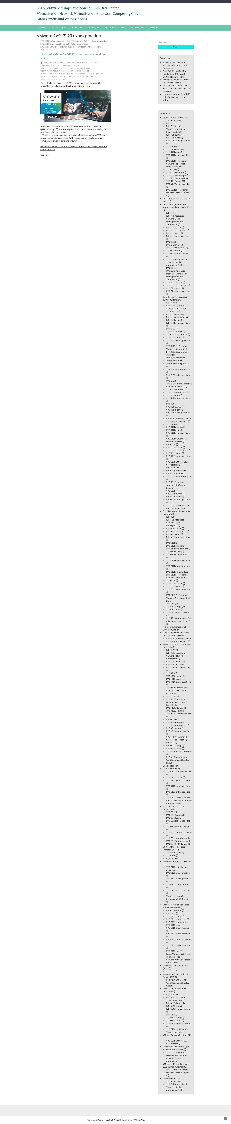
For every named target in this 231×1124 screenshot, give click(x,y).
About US (154, 28)
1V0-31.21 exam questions (177, 236)
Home (42, 28)
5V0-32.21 (170, 491)
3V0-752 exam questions (178, 612)
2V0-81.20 (170, 1014)
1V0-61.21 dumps (173, 528)
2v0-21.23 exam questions (178, 369)
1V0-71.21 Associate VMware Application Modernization (175, 129)
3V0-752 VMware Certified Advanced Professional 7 (178, 620)
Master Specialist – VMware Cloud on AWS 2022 (176, 634)
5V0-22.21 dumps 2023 (176, 450)
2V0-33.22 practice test (177, 841)
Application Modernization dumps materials (175, 119)
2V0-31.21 (170, 242)
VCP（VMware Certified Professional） (174, 848)
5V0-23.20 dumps (174, 470)
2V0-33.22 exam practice (178, 820)
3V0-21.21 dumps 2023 (176, 392)
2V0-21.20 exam (173, 337)
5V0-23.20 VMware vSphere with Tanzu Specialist (175, 485)
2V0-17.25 (170, 971)
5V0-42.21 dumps (174, 745)
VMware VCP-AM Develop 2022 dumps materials (175, 1065)
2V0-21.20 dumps (174, 331)
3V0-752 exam (173, 609)
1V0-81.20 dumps (174, 1003)
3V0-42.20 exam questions (178, 713)
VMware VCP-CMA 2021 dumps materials (174, 1080)
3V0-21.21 (170, 381)
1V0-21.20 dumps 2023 (176, 317)
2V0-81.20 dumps (174, 1017)
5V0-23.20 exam (174, 473)
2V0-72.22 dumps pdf (176, 175)
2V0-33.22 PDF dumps (176, 838)
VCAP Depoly (93, 28)
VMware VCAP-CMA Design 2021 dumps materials (176, 1048)
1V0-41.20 (170, 650)
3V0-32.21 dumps (174, 282)
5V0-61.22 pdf (172, 951)
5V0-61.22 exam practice (178, 933)
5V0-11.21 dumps (173, 407)
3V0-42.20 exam (174, 710)
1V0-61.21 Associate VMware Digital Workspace (175, 522)
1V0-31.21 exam (173, 233)
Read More (44, 156)
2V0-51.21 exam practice (177, 554)
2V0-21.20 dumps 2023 (176, 334)
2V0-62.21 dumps (174, 583)
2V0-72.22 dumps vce (176, 178)
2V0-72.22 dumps (174, 172)
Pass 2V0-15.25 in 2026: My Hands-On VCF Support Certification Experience (175, 74)
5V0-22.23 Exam (173, 910)
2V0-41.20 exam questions (178, 682)
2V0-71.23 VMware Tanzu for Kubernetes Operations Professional (71, 46)
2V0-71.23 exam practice (95, 41)
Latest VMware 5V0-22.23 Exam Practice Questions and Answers (176, 88)
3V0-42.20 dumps (174, 708)
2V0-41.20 (171, 673)
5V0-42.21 (171, 742)
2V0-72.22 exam (174, 181)
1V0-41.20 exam (173, 664)
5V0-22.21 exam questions (178, 456)
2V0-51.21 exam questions (178, 560)
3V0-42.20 (171, 696)
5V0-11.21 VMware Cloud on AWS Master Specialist (178, 420)
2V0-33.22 (171, 812)
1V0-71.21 (170, 123)
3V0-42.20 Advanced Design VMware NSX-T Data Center (176, 702)
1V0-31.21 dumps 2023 (176, 230)
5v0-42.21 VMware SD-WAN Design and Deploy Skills (177, 983)
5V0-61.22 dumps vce (176, 922)
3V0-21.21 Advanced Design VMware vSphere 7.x (179, 385)
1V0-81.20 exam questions (178, 1009)
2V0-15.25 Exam (173, 852)
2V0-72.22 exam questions (178, 184)
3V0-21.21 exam (173, 395)
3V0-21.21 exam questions (178, 398)
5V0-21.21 (170, 424)
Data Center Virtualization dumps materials (175, 298)
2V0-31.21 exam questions (178, 253)
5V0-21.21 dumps (174, 427)
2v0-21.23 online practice (178, 375)
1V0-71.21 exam (173, 137)
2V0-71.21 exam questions (178, 155)
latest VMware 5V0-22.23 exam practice (178, 955)
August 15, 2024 (68, 62)
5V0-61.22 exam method (177, 928)
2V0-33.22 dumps (174, 815)
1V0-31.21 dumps (173, 227)
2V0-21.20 (170, 328)
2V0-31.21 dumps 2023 (176, 247)
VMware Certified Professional (177, 861)
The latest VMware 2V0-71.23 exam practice (57, 74)
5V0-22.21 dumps (174, 447)
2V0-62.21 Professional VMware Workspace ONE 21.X (178, 598)
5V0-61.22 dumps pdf (176, 919)
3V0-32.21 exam (173, 288)
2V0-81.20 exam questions (178, 1023)
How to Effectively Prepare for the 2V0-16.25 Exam (177, 81)
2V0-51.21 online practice (178, 566)
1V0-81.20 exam (173, 1006)
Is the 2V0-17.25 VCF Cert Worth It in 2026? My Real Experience (175, 65)
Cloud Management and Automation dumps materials (176, 206)
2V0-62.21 (170, 580)
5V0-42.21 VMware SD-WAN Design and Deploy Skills (177, 760)
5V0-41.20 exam (173, 728)
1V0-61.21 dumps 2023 (176, 531)
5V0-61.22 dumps (174, 916)
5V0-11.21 (170, 404)
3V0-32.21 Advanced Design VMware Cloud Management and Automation (176, 275)
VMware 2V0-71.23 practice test (52, 80)
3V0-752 (170, 603)
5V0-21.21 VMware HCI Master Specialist (176, 440)
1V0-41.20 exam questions (178, 667)
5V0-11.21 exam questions (178, 412)
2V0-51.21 (170, 543)
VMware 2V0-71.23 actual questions (90, 74)
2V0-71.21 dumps (174, 149)
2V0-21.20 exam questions (178, 340)
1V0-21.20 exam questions (178, 323)
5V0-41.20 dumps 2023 (177, 725)
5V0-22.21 (170, 444)
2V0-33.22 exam (173, 818)
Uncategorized (170, 765)
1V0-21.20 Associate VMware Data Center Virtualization (176, 308)
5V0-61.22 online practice (178, 945)
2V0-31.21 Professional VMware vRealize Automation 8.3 (176, 262)
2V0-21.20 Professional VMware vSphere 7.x (176, 347)
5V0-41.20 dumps (174, 722)
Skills (121, 28)
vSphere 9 (171, 858)
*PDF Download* (137, 28)
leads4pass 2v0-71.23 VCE (71, 65)
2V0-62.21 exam (173, 586)
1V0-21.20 (170, 302)
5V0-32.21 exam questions (178, 499)
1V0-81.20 (170, 994)
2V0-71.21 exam (173, 152)
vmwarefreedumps (51, 62)
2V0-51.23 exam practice (178, 873)
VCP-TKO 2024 (47, 49)
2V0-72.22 (171, 169)
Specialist (109, 28)
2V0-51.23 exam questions (178, 878)
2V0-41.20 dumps (174, 676)
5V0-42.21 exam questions (178, 751)
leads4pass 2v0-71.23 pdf (49, 65)
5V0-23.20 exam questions (178, 476)
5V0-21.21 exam (173, 430)
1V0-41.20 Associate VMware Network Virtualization (175, 656)
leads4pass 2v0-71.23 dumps (86, 62)
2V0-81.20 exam (173, 1020)
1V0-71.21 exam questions (178, 140)
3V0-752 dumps (173, 606)
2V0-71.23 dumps (75, 41)
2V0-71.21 (170, 146)
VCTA (53, 28)
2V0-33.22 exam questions (178, 826)
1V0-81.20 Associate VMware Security (175, 999)
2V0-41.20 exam (173, 679)
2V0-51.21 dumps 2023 (176, 548)
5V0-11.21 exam (173, 409)
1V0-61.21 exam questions (178, 537)
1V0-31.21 (170, 213)
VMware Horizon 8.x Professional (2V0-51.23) (177, 897)
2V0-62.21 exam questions (178, 589)
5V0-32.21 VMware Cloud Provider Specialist (177, 507)
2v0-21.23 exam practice (177, 363)
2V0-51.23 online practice (178, 884)
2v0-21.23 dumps (174, 357)
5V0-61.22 (170, 913)
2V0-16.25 (170, 855)
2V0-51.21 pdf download (177, 572)
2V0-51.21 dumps (174, 546)
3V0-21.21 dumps (174, 389)
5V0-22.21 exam (173, 453)
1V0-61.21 (170, 517)
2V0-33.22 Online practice (178, 832)
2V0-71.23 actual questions (52, 41)
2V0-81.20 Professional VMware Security (176, 1031)
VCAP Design (76, 28)
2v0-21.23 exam (173, 360)
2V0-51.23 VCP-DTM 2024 (178, 890)
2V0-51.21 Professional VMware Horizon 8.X (176, 576)
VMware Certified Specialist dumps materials (176, 906)
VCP (63, 28)
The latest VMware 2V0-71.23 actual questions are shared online (73, 56)
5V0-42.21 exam (173, 748)
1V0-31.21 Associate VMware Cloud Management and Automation (175, 220)
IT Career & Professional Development (174, 628)
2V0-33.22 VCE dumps (176, 844)
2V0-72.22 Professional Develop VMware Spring (177, 191)
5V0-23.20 (171, 467)
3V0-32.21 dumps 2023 (176, 285)
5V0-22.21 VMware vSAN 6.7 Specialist (177, 463)
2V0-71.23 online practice (78, 44)
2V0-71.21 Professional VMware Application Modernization (176, 164)
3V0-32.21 (170, 268)
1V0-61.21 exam (173, 534)
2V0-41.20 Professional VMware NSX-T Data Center (177, 690)
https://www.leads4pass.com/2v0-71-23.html (72, 129)
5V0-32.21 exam (173, 496)
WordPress (103, 1120)
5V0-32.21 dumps (174, 493)
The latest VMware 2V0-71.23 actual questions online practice (64, 71)
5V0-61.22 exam (173, 925)
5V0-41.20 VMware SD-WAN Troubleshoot (177, 738)
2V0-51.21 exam (173, 551)
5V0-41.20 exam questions (178, 731)
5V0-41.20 (171, 719)
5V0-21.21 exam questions (178, 433)
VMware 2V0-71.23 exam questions (81, 77)
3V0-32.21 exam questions (178, 291)
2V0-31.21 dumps (174, 244)
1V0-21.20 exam (173, 320)
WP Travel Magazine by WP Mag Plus (127, 1120)
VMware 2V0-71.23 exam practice (52, 77)
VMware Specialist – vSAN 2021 (177, 1035)
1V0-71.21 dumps (173, 135)
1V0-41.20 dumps (174, 661)
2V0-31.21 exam (173, 250)
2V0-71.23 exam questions (52, 44)
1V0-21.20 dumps (174, 314)
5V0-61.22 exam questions (178, 939)
